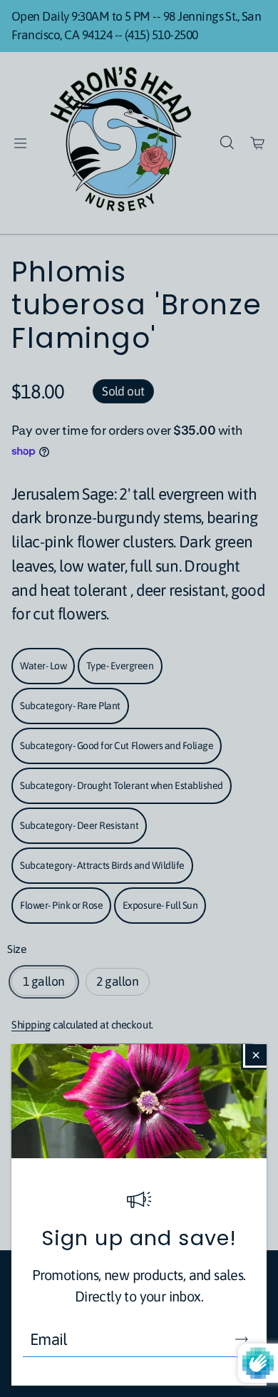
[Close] (256, 1055)
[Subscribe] (241, 1339)
